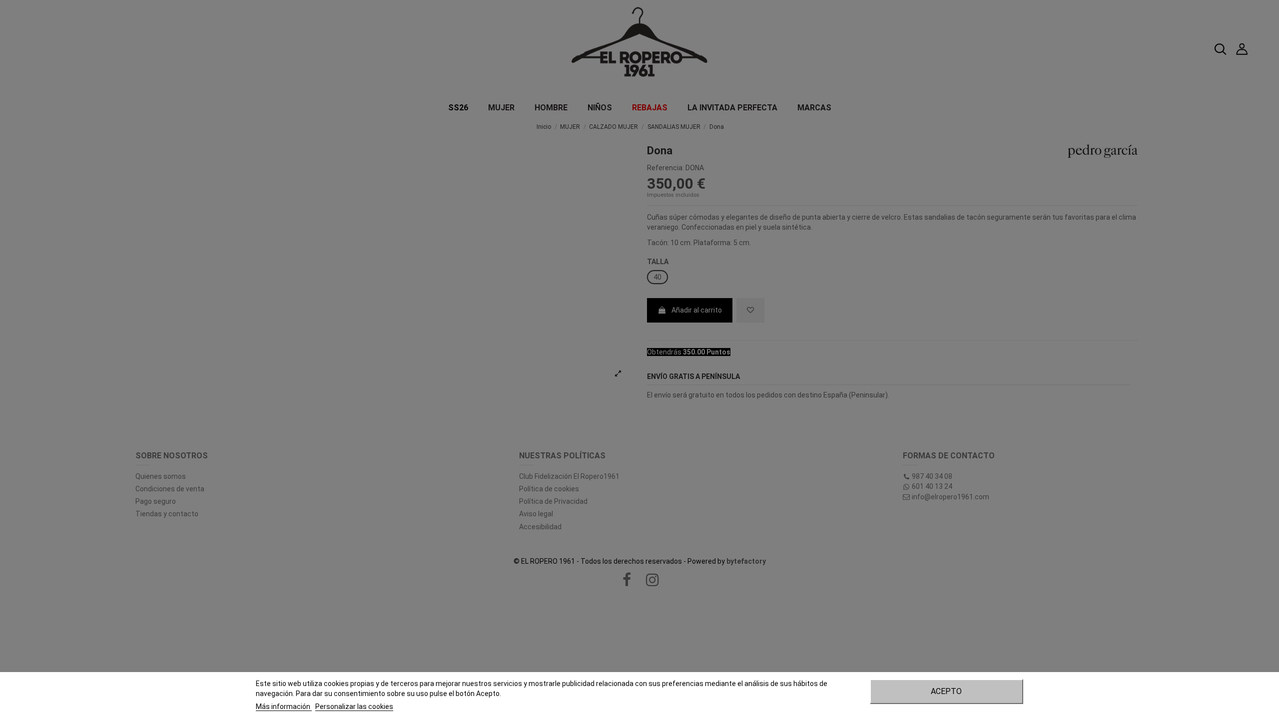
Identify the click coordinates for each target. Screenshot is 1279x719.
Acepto (946, 691)
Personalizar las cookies (354, 707)
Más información (284, 707)
